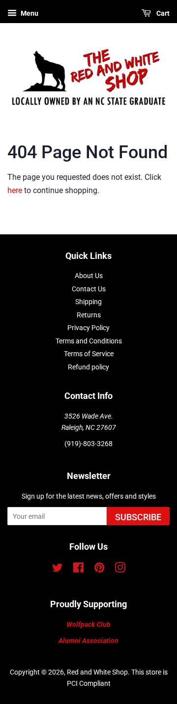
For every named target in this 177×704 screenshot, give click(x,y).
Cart (162, 13)
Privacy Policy (88, 328)
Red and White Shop (97, 672)
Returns (89, 315)
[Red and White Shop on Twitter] (57, 569)
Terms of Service (89, 354)
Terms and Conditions (89, 341)
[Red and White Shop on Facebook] (78, 569)
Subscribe (138, 517)
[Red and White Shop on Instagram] (120, 569)
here (14, 190)
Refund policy (88, 367)
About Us (89, 276)
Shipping (88, 302)
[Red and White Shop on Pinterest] (99, 569)
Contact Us (89, 289)
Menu (28, 13)
